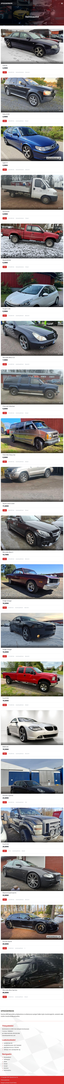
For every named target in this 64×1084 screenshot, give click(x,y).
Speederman (6, 3)
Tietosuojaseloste (5, 1080)
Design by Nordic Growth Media (8, 1082)
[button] (62, 3)
